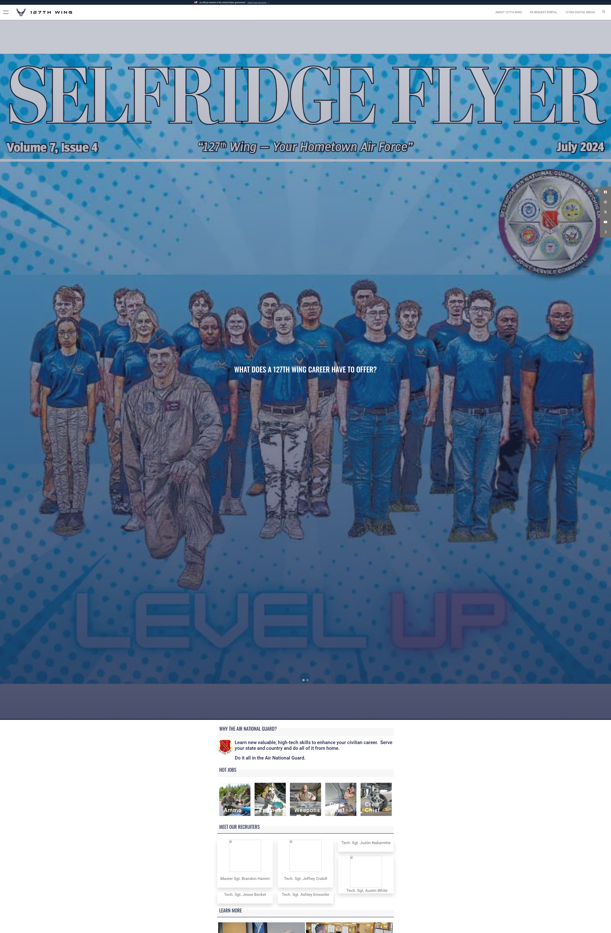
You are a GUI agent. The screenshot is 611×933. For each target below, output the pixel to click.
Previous (61, 370)
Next (550, 370)
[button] (258, 2)
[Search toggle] (603, 12)
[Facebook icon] (605, 192)
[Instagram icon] (605, 202)
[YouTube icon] (605, 222)
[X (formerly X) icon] (605, 212)
